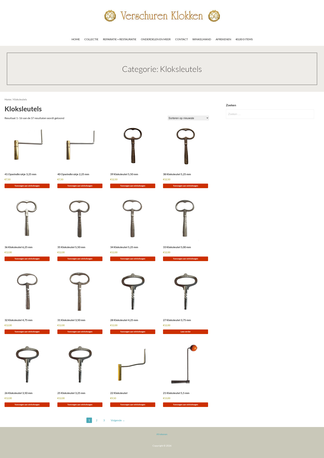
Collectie (91, 39)
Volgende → (118, 420)
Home (76, 39)
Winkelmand (201, 39)
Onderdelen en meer (156, 39)
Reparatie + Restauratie (119, 39)
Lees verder (186, 331)
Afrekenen (223, 39)
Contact (181, 39)
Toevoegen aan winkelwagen (27, 185)
